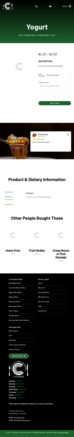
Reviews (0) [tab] (9, 204)
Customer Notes (44, 82)
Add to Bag (54, 103)
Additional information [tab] (9, 198)
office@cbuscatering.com (22, 420)
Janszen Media (64, 432)
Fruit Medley (37, 250)
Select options (59, 234)
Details (7, 237)
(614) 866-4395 (19, 418)
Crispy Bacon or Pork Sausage (61, 254)
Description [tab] (9, 192)
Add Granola (41, 75)
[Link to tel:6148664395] (36, 6)
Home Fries (13, 250)
